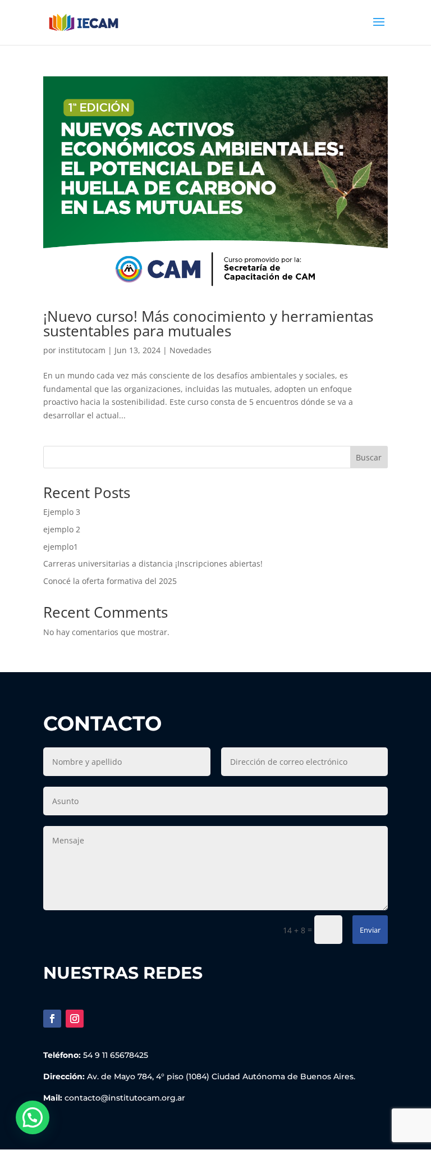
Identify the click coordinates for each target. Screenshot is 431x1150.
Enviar (370, 930)
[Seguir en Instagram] (75, 1019)
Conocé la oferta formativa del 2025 (110, 581)
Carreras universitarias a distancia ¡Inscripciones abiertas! (153, 563)
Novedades (190, 350)
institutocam (82, 350)
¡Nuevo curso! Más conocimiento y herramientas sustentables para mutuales (208, 323)
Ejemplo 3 (61, 511)
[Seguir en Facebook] (52, 1019)
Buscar (369, 457)
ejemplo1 (60, 546)
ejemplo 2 (61, 529)
